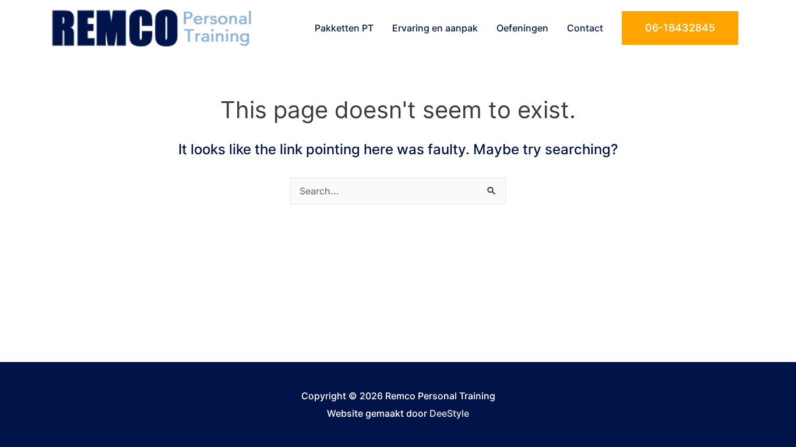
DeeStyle (449, 413)
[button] (680, 28)
